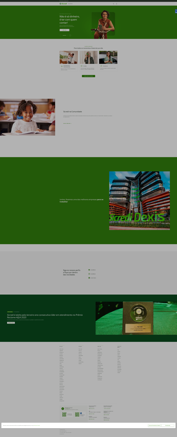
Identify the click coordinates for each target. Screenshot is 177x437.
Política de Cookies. (37, 425)
